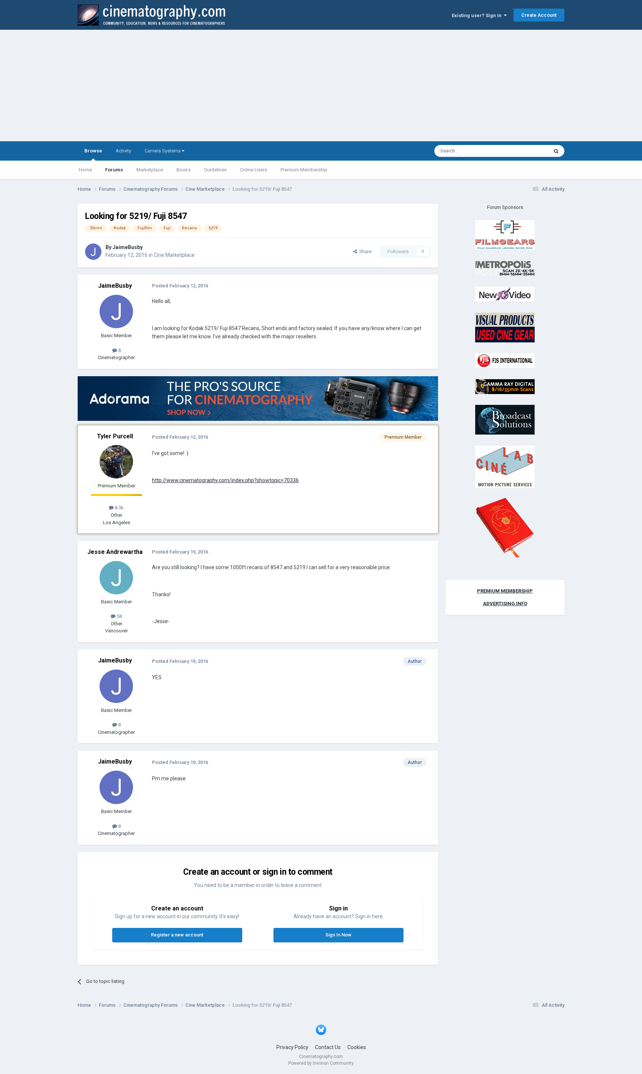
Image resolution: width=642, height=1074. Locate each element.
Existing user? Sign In (478, 15)
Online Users (253, 169)
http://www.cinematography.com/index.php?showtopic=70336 (225, 480)
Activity (123, 151)
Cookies (356, 1047)
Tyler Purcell (115, 436)
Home (85, 169)
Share (364, 251)
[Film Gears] (505, 235)
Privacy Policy (292, 1047)
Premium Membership (304, 169)
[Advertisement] (321, 85)
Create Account (539, 15)
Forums (114, 169)
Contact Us (328, 1047)
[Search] (556, 151)
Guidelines (215, 169)
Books (183, 169)
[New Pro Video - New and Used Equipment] (505, 294)
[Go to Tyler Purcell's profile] (116, 461)
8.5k (119, 507)
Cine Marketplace (174, 255)
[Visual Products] (505, 327)
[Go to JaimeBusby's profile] (93, 251)
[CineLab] (505, 466)
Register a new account (177, 935)
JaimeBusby (128, 247)
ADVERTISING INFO (505, 603)
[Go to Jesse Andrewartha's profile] (116, 577)
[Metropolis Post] (505, 268)
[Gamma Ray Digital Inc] (505, 386)
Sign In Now (338, 935)
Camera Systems (163, 151)
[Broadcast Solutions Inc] (505, 419)
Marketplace (149, 169)
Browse (93, 151)
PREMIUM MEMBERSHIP (505, 591)
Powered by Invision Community (321, 1063)
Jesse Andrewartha (115, 551)
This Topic (527, 151)
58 (119, 616)
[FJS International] (505, 360)
